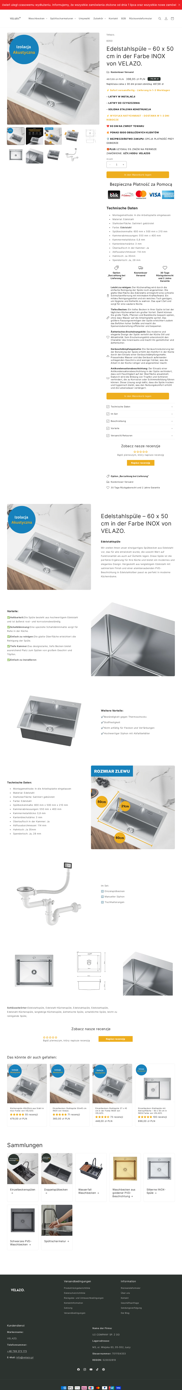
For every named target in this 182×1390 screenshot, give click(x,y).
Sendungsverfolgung (131, 1308)
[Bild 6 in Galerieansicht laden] (15, 154)
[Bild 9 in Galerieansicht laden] (72, 154)
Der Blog (125, 1313)
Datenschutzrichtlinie (74, 1293)
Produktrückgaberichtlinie (77, 1288)
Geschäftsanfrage (130, 1303)
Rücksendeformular (130, 1288)
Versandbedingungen (74, 1313)
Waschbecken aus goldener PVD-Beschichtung (123, 1193)
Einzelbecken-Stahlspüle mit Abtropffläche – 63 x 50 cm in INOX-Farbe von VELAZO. (152, 1110)
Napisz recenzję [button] (140, 462)
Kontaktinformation (73, 1303)
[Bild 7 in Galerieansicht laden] (34, 154)
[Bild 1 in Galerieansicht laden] (15, 136)
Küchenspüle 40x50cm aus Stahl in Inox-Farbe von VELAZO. (27, 1109)
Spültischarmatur (55, 1241)
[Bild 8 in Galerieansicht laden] (53, 154)
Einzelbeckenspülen (22, 1189)
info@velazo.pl (24, 1357)
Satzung (68, 1308)
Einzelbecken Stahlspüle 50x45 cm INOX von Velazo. (69, 1109)
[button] (38, 18)
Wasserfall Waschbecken (87, 1191)
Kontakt (125, 1298)
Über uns (125, 1293)
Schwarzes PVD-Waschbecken (20, 1243)
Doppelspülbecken (56, 1189)
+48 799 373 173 (17, 1351)
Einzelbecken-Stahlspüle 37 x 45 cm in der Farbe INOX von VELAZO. (111, 1110)
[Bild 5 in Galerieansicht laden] (90, 136)
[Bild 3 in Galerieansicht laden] (53, 136)
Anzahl (109, 159)
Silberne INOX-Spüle (156, 1191)
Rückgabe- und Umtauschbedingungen (84, 1298)
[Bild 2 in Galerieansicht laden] (34, 136)
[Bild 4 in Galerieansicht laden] (72, 136)
